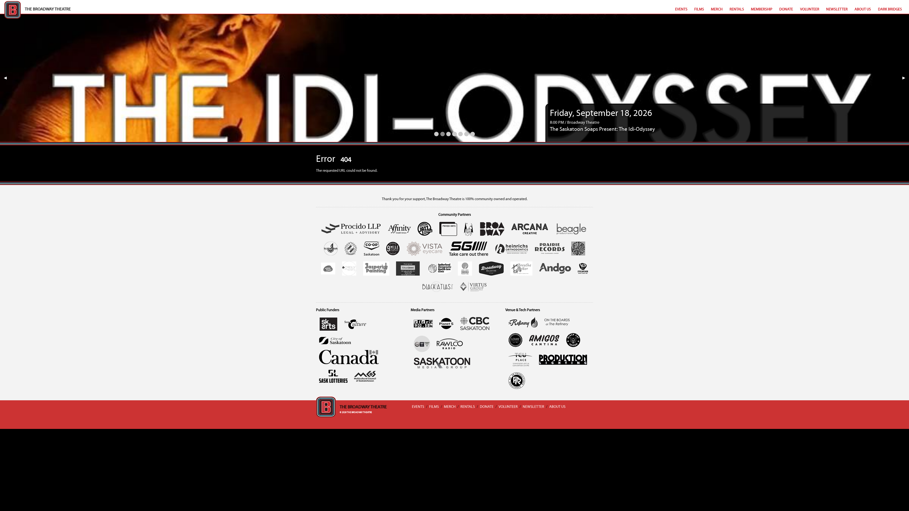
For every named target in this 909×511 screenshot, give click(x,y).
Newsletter (837, 9)
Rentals (737, 9)
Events (681, 9)
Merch (716, 9)
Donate (786, 9)
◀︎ (7, 78)
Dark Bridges (890, 9)
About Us (863, 9)
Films (699, 9)
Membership (761, 9)
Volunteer (809, 9)
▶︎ (905, 78)
